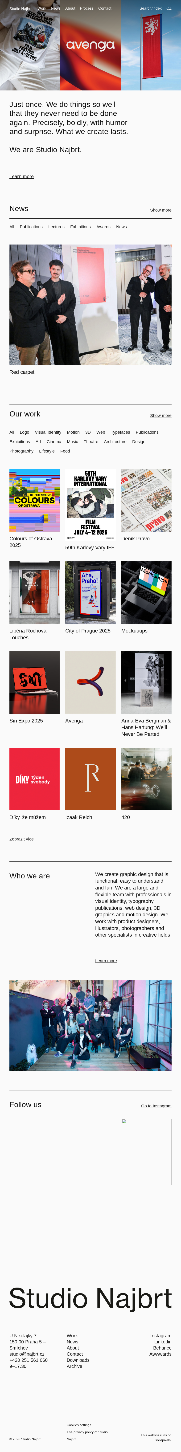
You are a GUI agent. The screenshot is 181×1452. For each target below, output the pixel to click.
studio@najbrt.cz (27, 1354)
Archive (74, 1366)
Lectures (56, 226)
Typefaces (120, 432)
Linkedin (163, 1341)
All (11, 226)
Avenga (74, 721)
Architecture (115, 441)
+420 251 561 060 (28, 1360)
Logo (24, 432)
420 (125, 817)
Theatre (91, 441)
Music (72, 441)
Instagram (161, 1335)
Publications (31, 226)
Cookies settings (79, 1425)
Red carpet (21, 372)
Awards (103, 226)
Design (138, 441)
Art (38, 441)
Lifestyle (47, 451)
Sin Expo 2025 (26, 721)
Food (65, 451)
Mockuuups (134, 631)
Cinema (54, 441)
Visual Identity (48, 432)
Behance (162, 1347)
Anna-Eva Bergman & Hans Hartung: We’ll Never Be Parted (146, 727)
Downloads (78, 1360)
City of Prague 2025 (88, 631)
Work (72, 1335)
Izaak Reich (78, 817)
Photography (21, 451)
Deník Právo (135, 539)
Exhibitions (80, 226)
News (121, 226)
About (73, 1347)
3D (88, 432)
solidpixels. (163, 1440)
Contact (75, 1354)
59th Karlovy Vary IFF (89, 548)
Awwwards (160, 1354)
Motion (73, 432)
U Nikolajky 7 (23, 1335)
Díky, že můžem (27, 817)
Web (100, 432)
